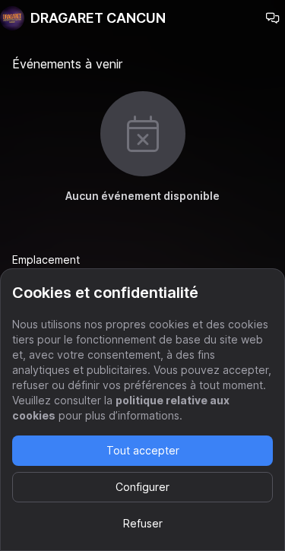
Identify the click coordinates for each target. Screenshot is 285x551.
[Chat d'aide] (273, 18)
